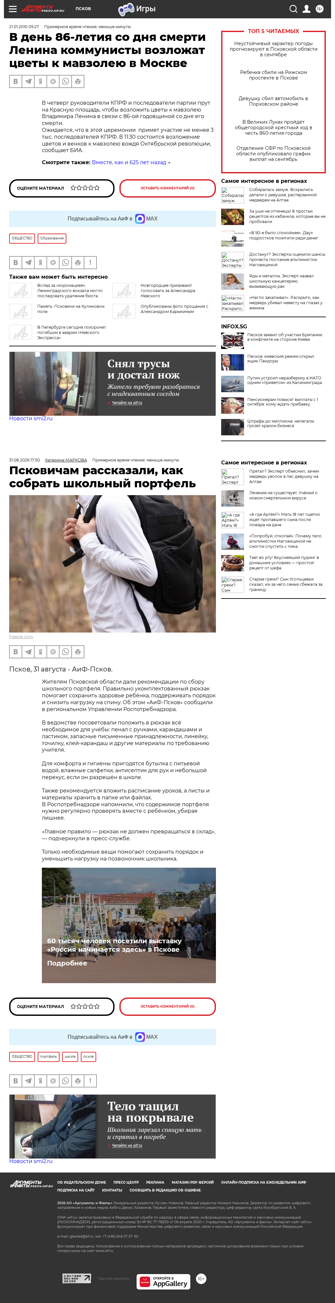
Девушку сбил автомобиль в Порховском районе (273, 101)
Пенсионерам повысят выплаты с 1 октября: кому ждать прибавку (282, 402)
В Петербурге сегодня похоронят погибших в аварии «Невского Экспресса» (71, 332)
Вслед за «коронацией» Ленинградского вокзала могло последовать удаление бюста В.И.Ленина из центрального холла (56, 293)
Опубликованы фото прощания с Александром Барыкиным (174, 309)
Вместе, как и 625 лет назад (129, 162)
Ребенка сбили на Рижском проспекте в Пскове (273, 75)
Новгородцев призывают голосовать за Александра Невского (168, 290)
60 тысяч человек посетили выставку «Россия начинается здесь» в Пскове (114, 945)
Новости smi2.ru (31, 418)
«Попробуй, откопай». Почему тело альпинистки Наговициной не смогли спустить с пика (285, 541)
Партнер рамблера (113, 1278)
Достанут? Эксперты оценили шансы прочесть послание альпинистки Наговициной (287, 259)
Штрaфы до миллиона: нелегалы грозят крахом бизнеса (280, 423)
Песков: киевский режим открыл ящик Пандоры (280, 358)
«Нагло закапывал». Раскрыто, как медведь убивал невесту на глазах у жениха (286, 302)
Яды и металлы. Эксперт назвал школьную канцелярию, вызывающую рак (281, 281)
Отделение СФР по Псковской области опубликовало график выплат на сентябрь (273, 154)
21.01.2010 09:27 (24, 26)
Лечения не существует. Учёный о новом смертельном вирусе (283, 495)
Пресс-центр (126, 1182)
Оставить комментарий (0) (168, 188)
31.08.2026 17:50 (24, 460)
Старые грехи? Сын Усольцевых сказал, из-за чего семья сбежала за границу (286, 584)
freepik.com (21, 636)
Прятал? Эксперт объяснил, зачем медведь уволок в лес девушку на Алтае (284, 476)
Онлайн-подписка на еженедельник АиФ (263, 1182)
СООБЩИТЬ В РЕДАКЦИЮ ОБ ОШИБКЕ (165, 1190)
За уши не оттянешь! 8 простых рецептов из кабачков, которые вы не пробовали (287, 216)
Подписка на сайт (76, 1190)
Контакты (112, 1190)
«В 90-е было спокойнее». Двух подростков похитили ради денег (283, 235)
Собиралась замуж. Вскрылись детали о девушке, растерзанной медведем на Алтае (283, 194)
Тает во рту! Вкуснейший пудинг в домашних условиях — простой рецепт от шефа (284, 562)
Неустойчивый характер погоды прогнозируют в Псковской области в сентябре (274, 49)
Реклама (155, 1182)
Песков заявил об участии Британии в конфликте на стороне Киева (284, 337)
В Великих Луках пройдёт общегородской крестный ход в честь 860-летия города (273, 127)
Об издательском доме (81, 1182)
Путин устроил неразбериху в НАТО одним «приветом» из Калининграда (284, 380)
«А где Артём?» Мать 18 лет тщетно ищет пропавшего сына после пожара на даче (284, 519)
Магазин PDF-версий (193, 1182)
